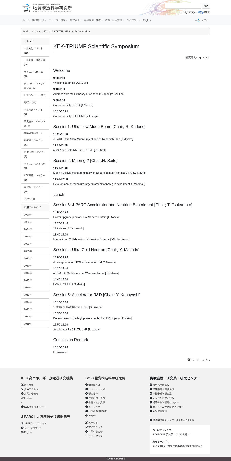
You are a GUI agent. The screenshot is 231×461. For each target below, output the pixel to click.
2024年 (28, 229)
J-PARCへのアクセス (35, 423)
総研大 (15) (30, 102)
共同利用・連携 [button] (92, 20)
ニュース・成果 (96, 389)
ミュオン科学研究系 (163, 398)
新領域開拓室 (160, 411)
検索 (206, 5)
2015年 (28, 294)
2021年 (28, 251)
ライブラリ (94, 406)
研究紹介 (93, 393)
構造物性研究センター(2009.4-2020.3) (173, 420)
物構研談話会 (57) (33, 133)
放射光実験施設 (161, 385)
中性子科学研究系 (162, 393)
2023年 (28, 236)
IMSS (25, 31)
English (147, 20)
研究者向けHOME (97, 411)
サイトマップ (95, 436)
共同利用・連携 (96, 398)
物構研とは (94, 385)
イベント (36, 31)
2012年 (28, 316)
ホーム (26, 20)
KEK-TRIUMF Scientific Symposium (72, 31)
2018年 (28, 273)
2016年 (28, 287)
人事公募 (93, 422)
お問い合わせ (31, 393)
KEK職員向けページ (34, 406)
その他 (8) (29, 198)
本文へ (193, 12)
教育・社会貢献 (96, 402)
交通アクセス (31, 389)
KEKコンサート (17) (34, 95)
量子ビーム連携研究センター (168, 406)
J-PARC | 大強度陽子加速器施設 (45, 416)
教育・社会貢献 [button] (113, 20)
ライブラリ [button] (132, 20)
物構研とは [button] (38, 20)
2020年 (28, 258)
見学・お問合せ (32, 427)
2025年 (28, 222)
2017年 (28, 280)
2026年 (28, 214)
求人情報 (29, 385)
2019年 (28, 265)
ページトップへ (200, 359)
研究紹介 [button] (74, 20)
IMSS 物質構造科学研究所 (105, 378)
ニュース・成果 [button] (57, 20)
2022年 (28, 243)
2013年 (28, 309)
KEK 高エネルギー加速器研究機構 (47, 378)
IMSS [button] (203, 20)
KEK (207, 12)
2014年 (28, 302)
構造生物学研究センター (166, 402)
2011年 (47, 31)
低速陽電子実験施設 (163, 389)
